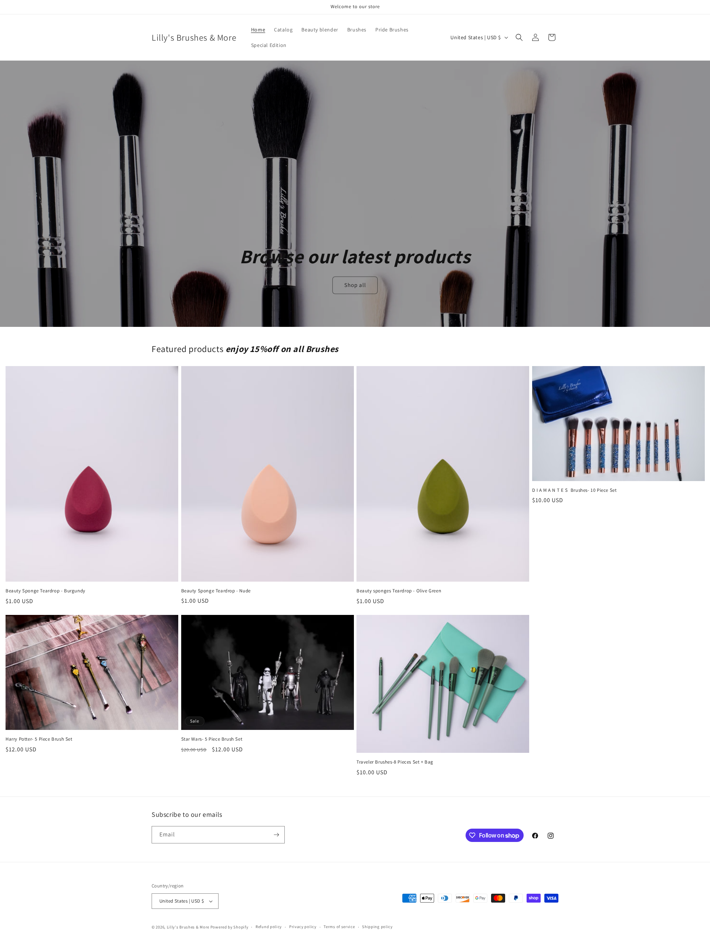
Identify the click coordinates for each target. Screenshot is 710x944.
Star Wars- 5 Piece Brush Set (212, 739)
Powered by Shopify (229, 927)
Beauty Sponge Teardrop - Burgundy (45, 591)
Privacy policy (303, 926)
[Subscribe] (276, 834)
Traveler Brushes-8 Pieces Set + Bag (394, 762)
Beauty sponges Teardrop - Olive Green (398, 591)
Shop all (355, 284)
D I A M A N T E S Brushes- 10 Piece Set (575, 490)
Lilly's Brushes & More (188, 927)
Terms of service (339, 926)
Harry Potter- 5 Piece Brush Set (39, 739)
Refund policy (269, 926)
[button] (519, 37)
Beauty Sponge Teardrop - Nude (216, 591)
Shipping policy (377, 926)
